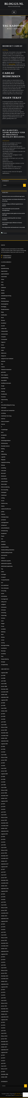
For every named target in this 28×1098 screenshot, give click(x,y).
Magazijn (3, 459)
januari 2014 (4, 973)
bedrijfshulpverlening (6, 295)
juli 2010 (3, 1071)
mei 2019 (3, 809)
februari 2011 (4, 1068)
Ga (24, 185)
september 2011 (4, 1049)
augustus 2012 (4, 1019)
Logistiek (3, 457)
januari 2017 (4, 877)
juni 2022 (3, 749)
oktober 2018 (4, 828)
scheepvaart (4, 525)
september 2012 (4, 1017)
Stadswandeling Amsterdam (7, 549)
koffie (2, 451)
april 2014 (3, 965)
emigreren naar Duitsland (7, 358)
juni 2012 (3, 1025)
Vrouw (2, 626)
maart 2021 (3, 768)
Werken (3, 637)
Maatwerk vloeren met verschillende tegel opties (13, 196)
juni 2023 (3, 716)
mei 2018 (3, 842)
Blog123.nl (14, 3)
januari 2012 (4, 1038)
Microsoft (3, 473)
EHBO (2, 350)
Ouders (2, 506)
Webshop (3, 631)
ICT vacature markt (18, 1095)
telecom (3, 558)
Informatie (3, 407)
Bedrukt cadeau (17, 28)
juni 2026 (3, 675)
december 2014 (4, 943)
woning (3, 642)
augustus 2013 (4, 987)
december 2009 (4, 1074)
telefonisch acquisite (6, 560)
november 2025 (4, 692)
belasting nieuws (5, 301)
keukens (3, 437)
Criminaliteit (4, 339)
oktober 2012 (4, 1014)
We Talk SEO (17, 1093)
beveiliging (3, 306)
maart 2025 (3, 708)
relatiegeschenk (4, 522)
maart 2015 (3, 935)
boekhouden (4, 315)
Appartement (4, 271)
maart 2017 (3, 875)
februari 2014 (4, 970)
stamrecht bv (4, 555)
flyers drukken (12, 64)
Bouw (2, 317)
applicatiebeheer (5, 274)
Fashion (3, 366)
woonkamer (4, 648)
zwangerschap (4, 664)
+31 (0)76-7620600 (7, 257)
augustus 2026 (4, 672)
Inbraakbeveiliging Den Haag (8, 405)
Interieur (3, 418)
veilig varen (3, 601)
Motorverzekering (5, 487)
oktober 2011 (4, 1047)
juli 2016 (3, 894)
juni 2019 (3, 806)
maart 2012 (3, 1033)
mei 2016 (3, 899)
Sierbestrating (4, 530)
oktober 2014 (4, 948)
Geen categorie (4, 375)
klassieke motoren (5, 446)
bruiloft (3, 325)
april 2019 (3, 812)
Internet (3, 424)
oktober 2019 (4, 798)
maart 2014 (3, 967)
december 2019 (4, 795)
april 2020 (3, 784)
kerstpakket (4, 435)
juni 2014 (3, 959)
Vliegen (2, 623)
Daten (2, 345)
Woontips (3, 651)
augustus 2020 (4, 773)
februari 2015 (4, 937)
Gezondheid (4, 380)
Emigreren (3, 356)
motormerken (4, 481)
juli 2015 (3, 924)
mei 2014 (3, 962)
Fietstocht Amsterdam (6, 369)
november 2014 (4, 946)
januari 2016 (4, 910)
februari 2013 (4, 1003)
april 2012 (3, 1030)
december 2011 (4, 1041)
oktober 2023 (4, 711)
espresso (3, 361)
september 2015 (4, 918)
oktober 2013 (4, 981)
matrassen (3, 470)
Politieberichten (5, 517)
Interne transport (5, 421)
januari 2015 (4, 940)
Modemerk (3, 476)
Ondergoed (3, 492)
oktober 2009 (4, 1077)
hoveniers (3, 396)
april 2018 (3, 844)
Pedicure (3, 514)
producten (3, 519)
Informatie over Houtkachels (7, 410)
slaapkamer (4, 533)
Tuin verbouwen (5, 588)
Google (2, 386)
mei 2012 (3, 1027)
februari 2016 (4, 907)
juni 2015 (3, 926)
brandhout (3, 323)
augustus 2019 (4, 801)
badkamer (3, 287)
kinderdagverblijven (5, 440)
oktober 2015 (4, 915)
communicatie (4, 334)
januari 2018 (4, 853)
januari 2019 (4, 820)
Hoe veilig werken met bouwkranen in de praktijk (13, 227)
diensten (3, 347)
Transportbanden (5, 579)
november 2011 (4, 1044)
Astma (2, 279)
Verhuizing (3, 612)
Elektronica (3, 353)
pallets (2, 511)
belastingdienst (4, 304)
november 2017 (4, 858)
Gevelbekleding (4, 377)
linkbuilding (4, 454)
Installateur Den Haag (6, 416)
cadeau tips (3, 328)
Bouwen (3, 320)
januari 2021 (4, 771)
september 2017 (4, 864)
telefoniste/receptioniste (6, 566)
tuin (2, 582)
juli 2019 (3, 803)
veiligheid (3, 604)
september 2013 (4, 984)
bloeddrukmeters (5, 309)
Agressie (3, 265)
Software (3, 541)
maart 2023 (3, 724)
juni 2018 (3, 839)
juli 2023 (3, 713)
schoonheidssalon (5, 528)
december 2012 (4, 1008)
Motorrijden (4, 484)
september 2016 (4, 888)
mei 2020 (3, 782)
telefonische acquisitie (6, 563)
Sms (2, 539)
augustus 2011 (4, 1052)
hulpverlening (4, 399)
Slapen (2, 536)
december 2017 (4, 855)
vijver (2, 621)
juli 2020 (3, 776)
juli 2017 (3, 869)
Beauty (2, 290)
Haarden (3, 388)
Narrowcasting (4, 489)
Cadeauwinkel (6, 140)
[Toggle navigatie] (14, 12)
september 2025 (4, 697)
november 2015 (4, 913)
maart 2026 (3, 683)
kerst (2, 432)
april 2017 (3, 872)
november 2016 (4, 883)
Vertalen (3, 618)
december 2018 (4, 823)
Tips (2, 569)
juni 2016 (3, 896)
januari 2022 (4, 760)
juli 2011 (3, 1055)
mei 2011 (3, 1060)
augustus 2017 (4, 866)
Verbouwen (3, 607)
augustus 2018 (4, 834)
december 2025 (4, 689)
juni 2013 (3, 992)
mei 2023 (3, 719)
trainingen (3, 574)
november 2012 (4, 1011)
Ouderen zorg (4, 503)
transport (3, 577)
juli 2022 (3, 746)
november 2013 (4, 978)
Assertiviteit (4, 276)
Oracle (2, 500)
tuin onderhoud (4, 585)
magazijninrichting (5, 462)
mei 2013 (3, 995)
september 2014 (4, 951)
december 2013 (4, 976)
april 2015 (3, 932)
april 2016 (3, 902)
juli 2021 (3, 762)
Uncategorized (4, 599)
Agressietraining (5, 268)
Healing (3, 391)
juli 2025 (3, 702)
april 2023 (3, 722)
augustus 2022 (4, 743)
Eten (2, 364)
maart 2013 (3, 1000)
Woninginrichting (5, 645)
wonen (2, 640)
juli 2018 (3, 836)
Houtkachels (4, 394)
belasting (3, 298)
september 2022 (4, 741)
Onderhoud (3, 495)
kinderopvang (4, 443)
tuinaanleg (3, 590)
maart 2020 (3, 787)
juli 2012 (3, 1022)
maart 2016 (3, 905)
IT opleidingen (4, 429)
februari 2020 (4, 790)
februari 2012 (4, 1036)
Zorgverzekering (5, 659)
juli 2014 (3, 956)
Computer (3, 336)
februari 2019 (4, 817)
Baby (2, 284)
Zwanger (3, 661)
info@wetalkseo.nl (7, 255)
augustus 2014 (4, 954)
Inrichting (3, 413)
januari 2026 (4, 686)
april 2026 (3, 681)
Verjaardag (5, 50)
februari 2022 (4, 757)
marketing (3, 468)
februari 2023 (4, 727)
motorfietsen (4, 478)
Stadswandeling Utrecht (6, 552)
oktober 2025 (4, 694)
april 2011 (3, 1063)
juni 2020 (3, 779)
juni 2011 (3, 1058)
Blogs (2, 312)
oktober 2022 (4, 738)
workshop (3, 653)
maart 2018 (3, 847)
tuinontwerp (4, 596)
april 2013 (3, 997)
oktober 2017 (4, 861)
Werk (2, 634)
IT (1, 426)
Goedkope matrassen (6, 383)
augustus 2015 (4, 921)
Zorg (2, 656)
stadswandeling (4, 547)
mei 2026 (3, 678)
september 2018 (4, 831)
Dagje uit (3, 342)
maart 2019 (3, 814)
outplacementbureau (6, 508)
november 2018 (4, 825)
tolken (2, 571)
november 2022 (4, 735)
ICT (2, 402)
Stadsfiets (3, 544)
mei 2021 (3, 765)
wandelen (3, 629)
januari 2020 (4, 793)
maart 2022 (3, 754)
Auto (2, 282)
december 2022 (4, 732)
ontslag (3, 498)
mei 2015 (3, 929)
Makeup (3, 465)
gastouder (3, 372)
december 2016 (4, 880)
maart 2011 (3, 1066)
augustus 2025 (4, 700)
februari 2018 (4, 850)
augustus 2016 (4, 891)
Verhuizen (3, 610)
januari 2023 (4, 730)
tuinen (2, 593)
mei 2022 (3, 752)
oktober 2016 (4, 885)
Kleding (3, 448)
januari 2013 (4, 1006)
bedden (3, 293)
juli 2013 (3, 989)
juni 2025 (3, 705)
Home (10, 28)
